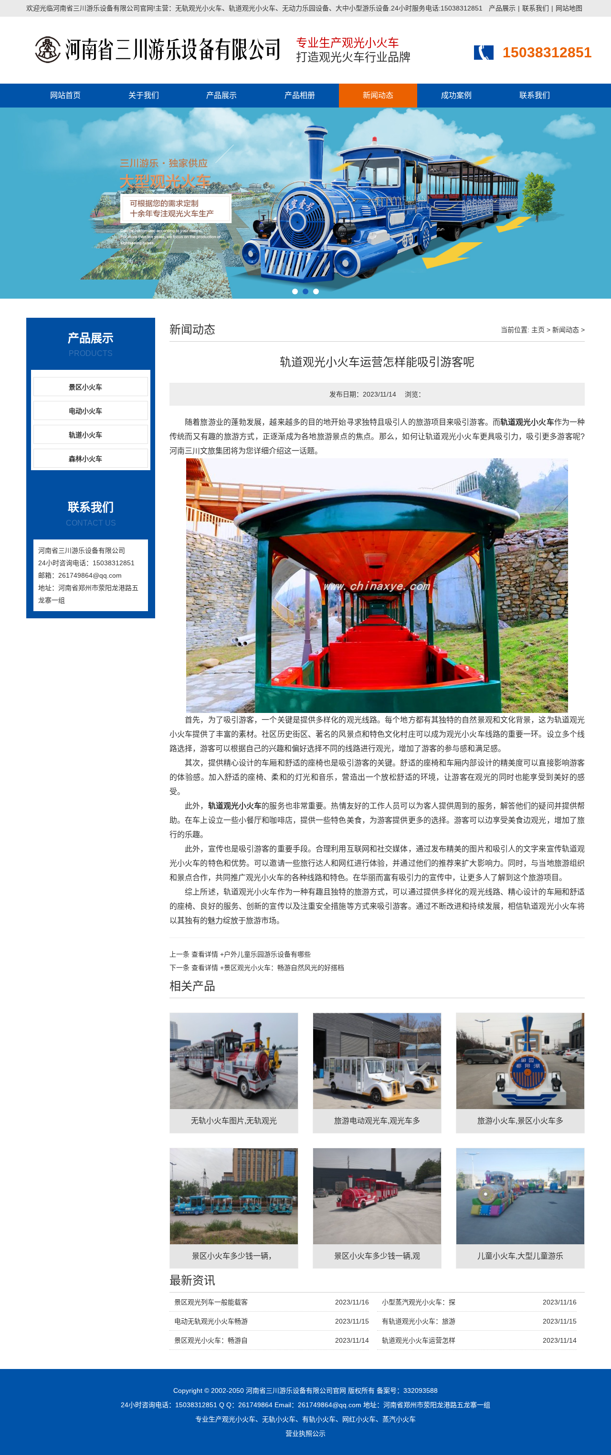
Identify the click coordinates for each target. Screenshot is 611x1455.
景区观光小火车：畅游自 (211, 1340)
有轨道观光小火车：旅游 (418, 1321)
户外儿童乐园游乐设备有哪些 (251, 954)
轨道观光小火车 (527, 422)
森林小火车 (85, 459)
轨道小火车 (85, 435)
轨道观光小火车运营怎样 (418, 1340)
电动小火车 (85, 411)
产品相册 (299, 95)
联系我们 (535, 8)
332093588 (420, 1390)
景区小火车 (85, 387)
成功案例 (456, 95)
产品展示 (502, 8)
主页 (538, 330)
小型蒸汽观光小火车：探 (418, 1302)
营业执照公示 (305, 1433)
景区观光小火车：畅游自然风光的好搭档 (267, 967)
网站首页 (65, 95)
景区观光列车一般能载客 (211, 1302)
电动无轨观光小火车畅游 (211, 1321)
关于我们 (143, 95)
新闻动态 (378, 95)
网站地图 (569, 8)
